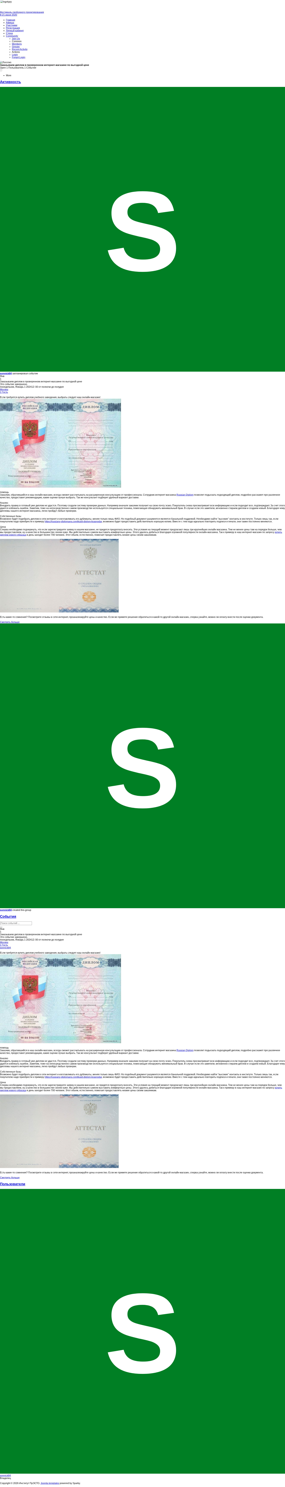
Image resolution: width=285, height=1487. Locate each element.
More (8, 75)
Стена (9, 33)
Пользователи (12, 1184)
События (8, 916)
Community (12, 36)
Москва (4, 389)
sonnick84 (6, 373)
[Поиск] (1, 927)
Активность (10, 82)
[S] (142, 371)
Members (17, 44)
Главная (10, 20)
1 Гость (4, 392)
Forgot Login (18, 57)
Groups (16, 46)
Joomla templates (50, 1483)
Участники (11, 25)
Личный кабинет (15, 30)
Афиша (10, 22)
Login (15, 54)
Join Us (16, 38)
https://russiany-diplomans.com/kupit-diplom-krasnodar (73, 521)
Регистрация (13, 28)
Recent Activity (19, 49)
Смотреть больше (10, 622)
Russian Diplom (184, 495)
